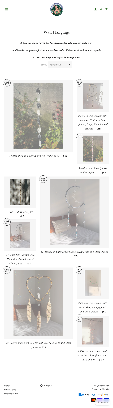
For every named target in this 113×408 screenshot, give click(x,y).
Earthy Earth (103, 385)
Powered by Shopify (100, 389)
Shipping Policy (11, 393)
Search (7, 385)
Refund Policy (10, 389)
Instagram (47, 385)
